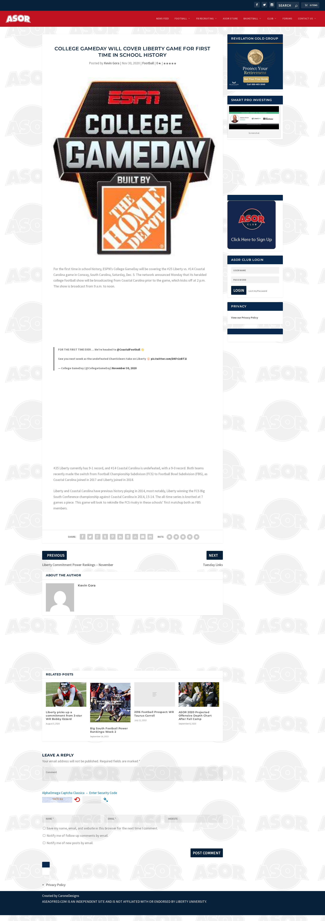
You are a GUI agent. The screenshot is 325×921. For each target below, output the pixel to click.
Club (270, 18)
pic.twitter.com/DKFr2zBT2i (169, 359)
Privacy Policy (55, 885)
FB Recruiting (205, 18)
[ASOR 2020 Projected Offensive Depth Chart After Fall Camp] (199, 694)
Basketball (250, 18)
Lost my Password (258, 290)
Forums (287, 18)
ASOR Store (230, 18)
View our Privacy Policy (244, 317)
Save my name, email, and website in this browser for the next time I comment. (102, 828)
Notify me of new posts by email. (70, 843)
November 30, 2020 (124, 368)
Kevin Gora (111, 63)
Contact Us (305, 18)
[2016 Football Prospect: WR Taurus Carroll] (154, 694)
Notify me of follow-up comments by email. (77, 835)
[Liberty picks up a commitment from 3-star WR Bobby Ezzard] (66, 694)
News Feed (162, 18)
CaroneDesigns (68, 895)
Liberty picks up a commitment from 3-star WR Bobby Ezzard (64, 715)
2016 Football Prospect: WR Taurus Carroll (154, 713)
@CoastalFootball (128, 349)
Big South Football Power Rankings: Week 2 (109, 730)
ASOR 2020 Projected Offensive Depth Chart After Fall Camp (195, 715)
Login (238, 290)
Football (181, 18)
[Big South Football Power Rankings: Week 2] (110, 702)
